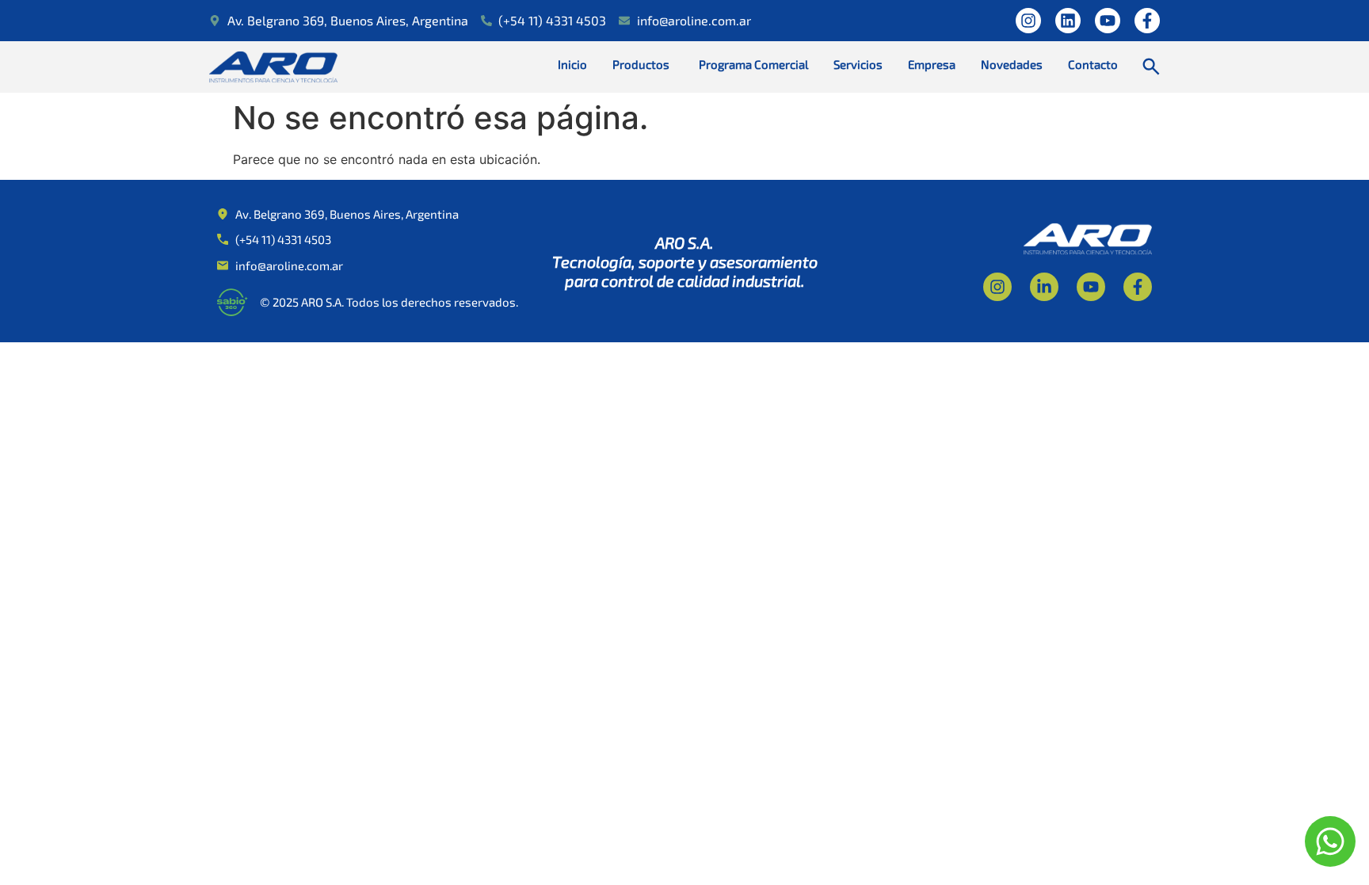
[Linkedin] (1068, 20)
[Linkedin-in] (1044, 287)
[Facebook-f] (1147, 20)
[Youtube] (1107, 20)
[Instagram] (1028, 20)
